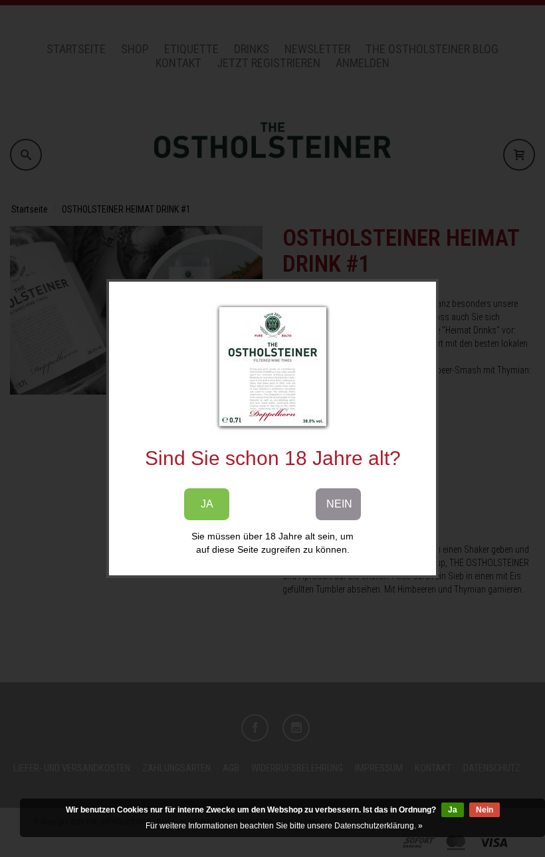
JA (207, 504)
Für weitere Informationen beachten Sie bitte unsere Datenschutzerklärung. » (284, 825)
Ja (452, 809)
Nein (484, 809)
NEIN (339, 504)
